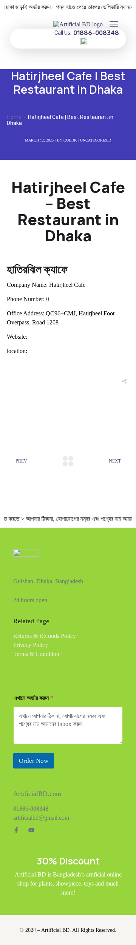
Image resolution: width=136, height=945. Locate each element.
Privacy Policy (30, 645)
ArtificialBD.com (37, 793)
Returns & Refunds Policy (44, 636)
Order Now (33, 760)
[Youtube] (31, 830)
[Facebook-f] (16, 830)
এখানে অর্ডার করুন (33, 698)
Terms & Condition (36, 654)
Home (14, 117)
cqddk (70, 140)
